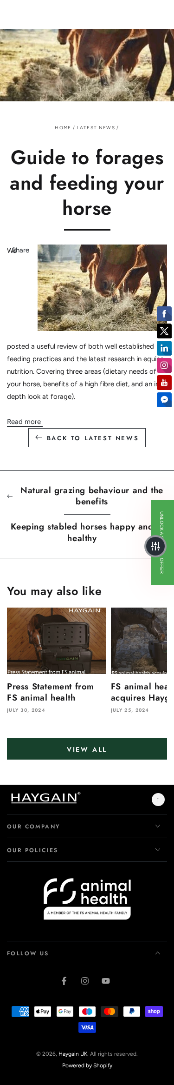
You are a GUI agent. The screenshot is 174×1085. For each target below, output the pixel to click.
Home (63, 128)
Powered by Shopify (87, 1065)
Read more (25, 421)
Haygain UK (72, 1054)
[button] (155, 546)
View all (87, 749)
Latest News (96, 128)
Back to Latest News (93, 438)
